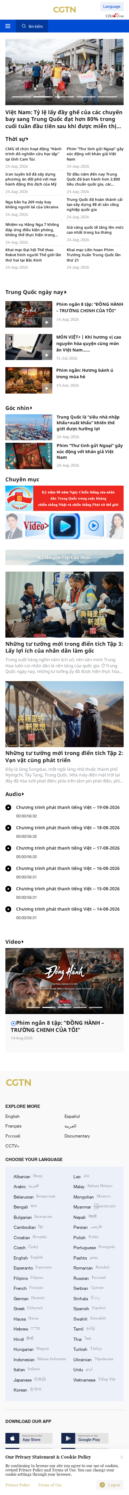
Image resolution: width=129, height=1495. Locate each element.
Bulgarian (33, 1216)
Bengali (25, 1206)
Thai (82, 1339)
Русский (12, 1136)
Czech (26, 1247)
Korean (28, 1389)
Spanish (89, 1308)
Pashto (85, 1257)
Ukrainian (93, 1359)
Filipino (28, 1277)
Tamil (84, 1328)
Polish (85, 1237)
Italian (27, 1369)
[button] (21, 96)
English (12, 1116)
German (29, 1298)
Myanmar (94, 1206)
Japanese (30, 1379)
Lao (81, 1176)
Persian (87, 1226)
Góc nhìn (17, 407)
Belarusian (34, 1196)
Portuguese (94, 1247)
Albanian (28, 1176)
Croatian (30, 1237)
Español (72, 1116)
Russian (89, 1277)
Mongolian (91, 1196)
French (28, 1287)
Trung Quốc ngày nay (34, 292)
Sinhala (86, 1298)
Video (13, 941)
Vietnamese (94, 1379)
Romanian (91, 1267)
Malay (92, 1186)
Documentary (77, 1136)
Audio (13, 793)
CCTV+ (12, 1146)
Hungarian (31, 1349)
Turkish (87, 1349)
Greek (28, 1308)
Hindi (23, 1339)
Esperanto (33, 1267)
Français (13, 1126)
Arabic (26, 1186)
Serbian (88, 1287)
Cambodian (28, 1226)
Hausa (26, 1318)
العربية (70, 1126)
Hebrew (27, 1328)
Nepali (84, 1216)
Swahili (89, 1318)
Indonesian (40, 1359)
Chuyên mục (22, 479)
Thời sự (15, 138)
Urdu (82, 1369)
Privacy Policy (17, 1485)
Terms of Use (50, 1485)
